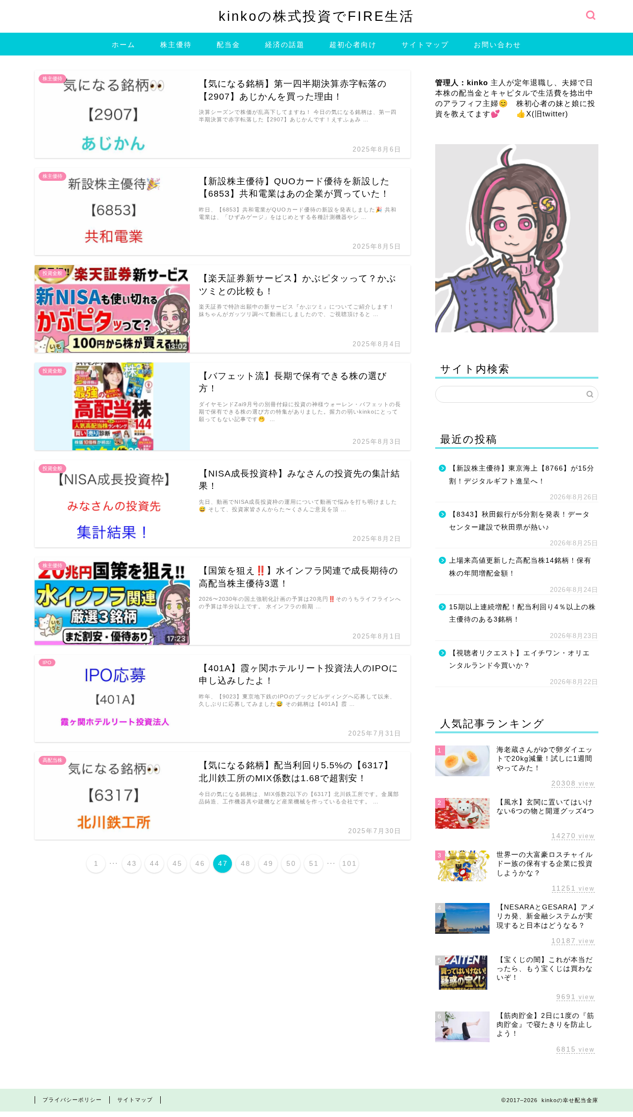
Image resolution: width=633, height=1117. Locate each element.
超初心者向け (353, 45)
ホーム (124, 45)
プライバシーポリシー (72, 1100)
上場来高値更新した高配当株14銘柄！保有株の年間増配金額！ (520, 567)
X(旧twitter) (547, 113)
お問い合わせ (497, 45)
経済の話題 (285, 45)
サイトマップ (425, 45)
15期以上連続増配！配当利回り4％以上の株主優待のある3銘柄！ (522, 613)
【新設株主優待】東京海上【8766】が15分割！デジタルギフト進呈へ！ (521, 475)
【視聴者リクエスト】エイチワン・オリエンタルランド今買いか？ (519, 659)
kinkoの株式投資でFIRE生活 (316, 16)
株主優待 (176, 45)
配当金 (228, 45)
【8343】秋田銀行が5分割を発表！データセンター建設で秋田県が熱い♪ (519, 521)
